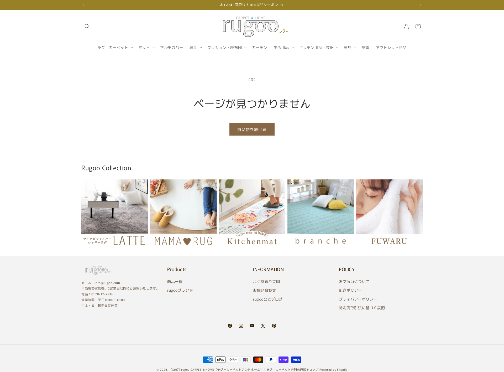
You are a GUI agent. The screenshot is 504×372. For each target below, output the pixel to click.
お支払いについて (354, 281)
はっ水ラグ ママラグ (172, 249)
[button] (87, 26)
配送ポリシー (350, 290)
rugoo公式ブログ (268, 299)
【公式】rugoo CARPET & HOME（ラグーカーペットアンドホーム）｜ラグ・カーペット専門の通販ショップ (244, 369)
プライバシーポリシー (358, 299)
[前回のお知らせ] (83, 5)
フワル (363, 249)
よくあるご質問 (266, 281)
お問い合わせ (264, 290)
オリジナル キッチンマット (249, 249)
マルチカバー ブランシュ (314, 249)
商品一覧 (174, 281)
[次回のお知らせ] (421, 5)
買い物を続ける (252, 129)
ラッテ (88, 249)
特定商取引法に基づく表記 (362, 307)
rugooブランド (180, 290)
